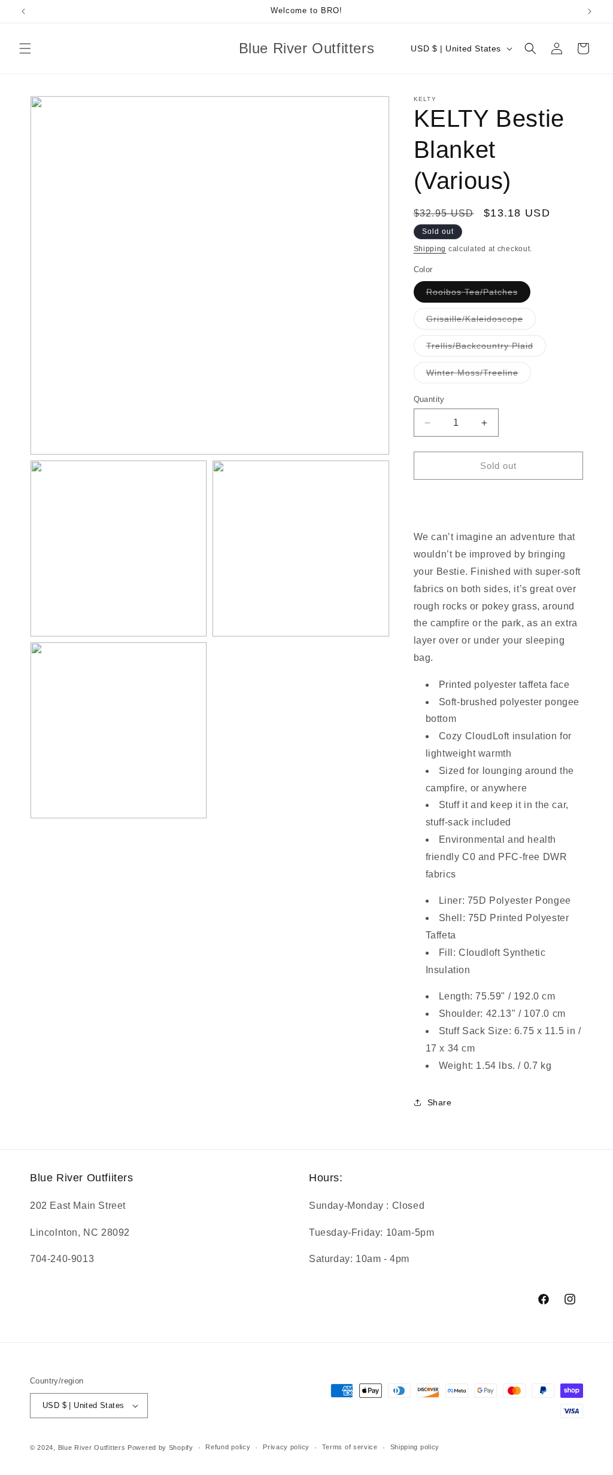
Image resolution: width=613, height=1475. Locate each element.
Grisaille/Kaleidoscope (481, 321)
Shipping (430, 249)
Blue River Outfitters (92, 1447)
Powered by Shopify (160, 1447)
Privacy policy (286, 1446)
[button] (25, 48)
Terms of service (350, 1446)
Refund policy (227, 1446)
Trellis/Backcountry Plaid (486, 348)
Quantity (429, 399)
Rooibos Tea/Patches (478, 295)
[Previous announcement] (23, 11)
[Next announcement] (589, 11)
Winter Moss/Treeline (478, 375)
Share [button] (439, 1102)
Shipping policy (415, 1446)
